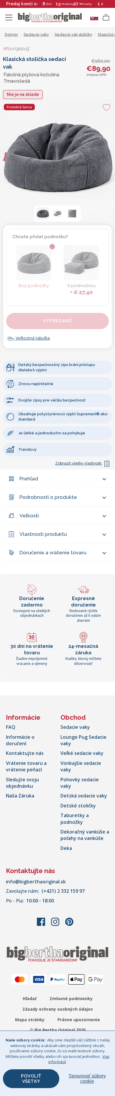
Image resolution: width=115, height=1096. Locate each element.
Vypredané (57, 320)
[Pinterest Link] (69, 924)
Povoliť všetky (31, 1078)
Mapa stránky (30, 1019)
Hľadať (30, 998)
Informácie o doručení (20, 740)
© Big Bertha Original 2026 (58, 1030)
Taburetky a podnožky (74, 818)
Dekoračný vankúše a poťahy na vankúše (84, 835)
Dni (49, 4)
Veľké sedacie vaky (82, 753)
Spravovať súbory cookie (87, 1078)
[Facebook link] (41, 924)
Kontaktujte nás (25, 753)
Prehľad (28, 479)
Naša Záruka (20, 795)
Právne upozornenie (79, 1019)
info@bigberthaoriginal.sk (36, 881)
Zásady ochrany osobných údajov (57, 1009)
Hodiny (68, 4)
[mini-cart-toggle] (106, 17)
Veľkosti (29, 516)
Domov (11, 34)
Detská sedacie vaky (83, 795)
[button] (43, 213)
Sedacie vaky (75, 727)
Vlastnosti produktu (43, 534)
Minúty (86, 4)
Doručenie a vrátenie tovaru (52, 552)
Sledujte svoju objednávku (22, 782)
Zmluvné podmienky (71, 998)
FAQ (10, 727)
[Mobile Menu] (8, 17)
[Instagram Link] (55, 924)
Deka (66, 848)
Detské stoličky (78, 805)
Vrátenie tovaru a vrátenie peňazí (26, 766)
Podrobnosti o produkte (48, 497)
